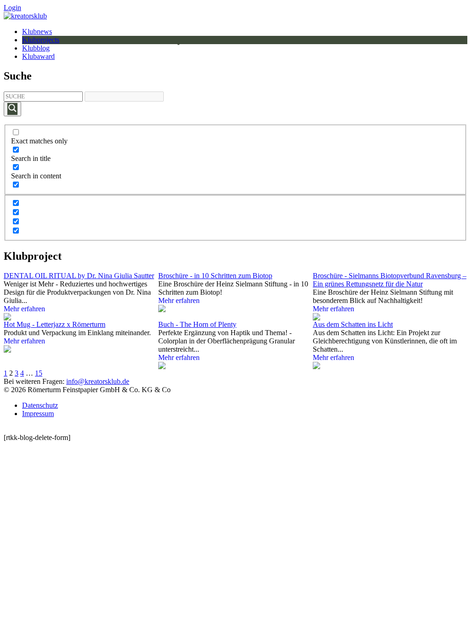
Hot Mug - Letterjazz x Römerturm (54, 324)
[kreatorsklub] (25, 16)
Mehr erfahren (24, 309)
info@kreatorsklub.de (97, 381)
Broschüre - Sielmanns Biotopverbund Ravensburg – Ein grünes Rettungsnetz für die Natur (389, 280)
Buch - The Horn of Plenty (197, 324)
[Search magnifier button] (12, 109)
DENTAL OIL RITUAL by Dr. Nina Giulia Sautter (79, 276)
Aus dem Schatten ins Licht (353, 324)
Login (12, 7)
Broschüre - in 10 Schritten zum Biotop (215, 276)
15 (38, 373)
